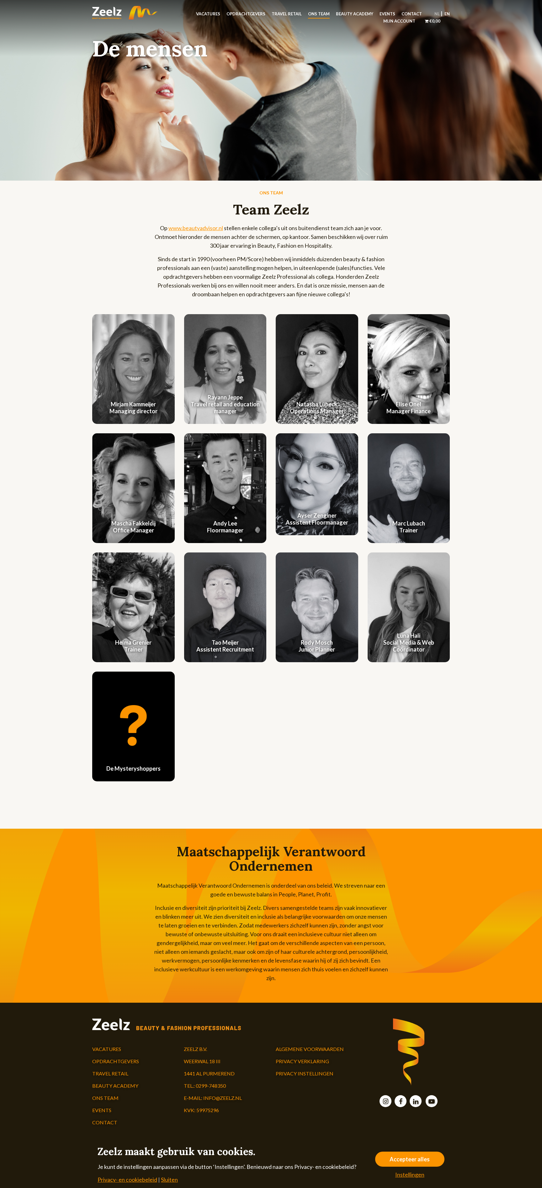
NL (437, 13)
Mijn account (399, 21)
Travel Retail (287, 13)
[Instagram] (385, 1102)
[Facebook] (400, 1102)
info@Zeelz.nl (222, 1098)
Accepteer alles (410, 1159)
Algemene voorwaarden (310, 1049)
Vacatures (208, 13)
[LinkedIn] (416, 1102)
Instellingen (409, 1174)
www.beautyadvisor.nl (195, 227)
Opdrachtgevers (245, 13)
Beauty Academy (354, 13)
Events (387, 13)
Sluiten (169, 1179)
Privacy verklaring (302, 1061)
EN (447, 13)
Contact (411, 13)
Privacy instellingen (304, 1073)
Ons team (319, 13)
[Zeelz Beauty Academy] (133, 12)
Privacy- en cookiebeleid (127, 1179)
